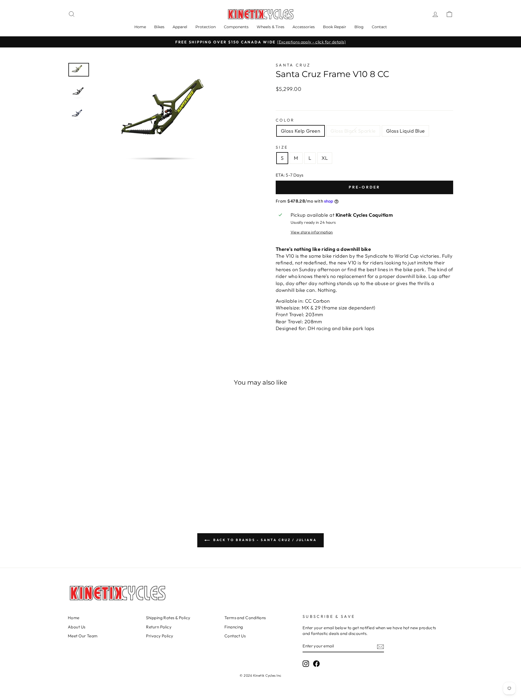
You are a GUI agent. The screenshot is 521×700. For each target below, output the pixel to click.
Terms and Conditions (245, 617)
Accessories (304, 26)
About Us (76, 626)
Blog (359, 26)
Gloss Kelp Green (300, 131)
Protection (205, 26)
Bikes (159, 26)
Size (282, 147)
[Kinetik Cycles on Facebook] (316, 663)
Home (140, 26)
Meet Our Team (83, 635)
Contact (379, 26)
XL (325, 158)
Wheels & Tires (270, 26)
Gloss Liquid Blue (405, 131)
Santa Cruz (293, 65)
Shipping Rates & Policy (168, 617)
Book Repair (334, 26)
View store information (312, 232)
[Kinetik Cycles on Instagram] (306, 663)
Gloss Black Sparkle (353, 131)
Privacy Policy (159, 635)
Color (285, 120)
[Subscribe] (380, 646)
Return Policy (158, 626)
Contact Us (235, 635)
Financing (233, 626)
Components (236, 26)
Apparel (180, 26)
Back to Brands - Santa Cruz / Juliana (264, 540)
